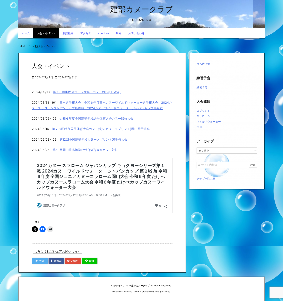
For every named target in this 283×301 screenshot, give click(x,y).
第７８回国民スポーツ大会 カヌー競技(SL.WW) (87, 92)
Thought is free (162, 291)
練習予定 (202, 87)
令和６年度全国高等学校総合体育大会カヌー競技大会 (96, 118)
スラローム (203, 116)
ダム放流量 (203, 63)
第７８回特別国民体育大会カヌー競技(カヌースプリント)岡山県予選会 (101, 129)
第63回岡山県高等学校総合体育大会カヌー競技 (85, 150)
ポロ (199, 126)
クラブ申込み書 (206, 178)
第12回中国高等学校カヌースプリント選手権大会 (93, 139)
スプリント (203, 110)
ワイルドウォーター (209, 121)
